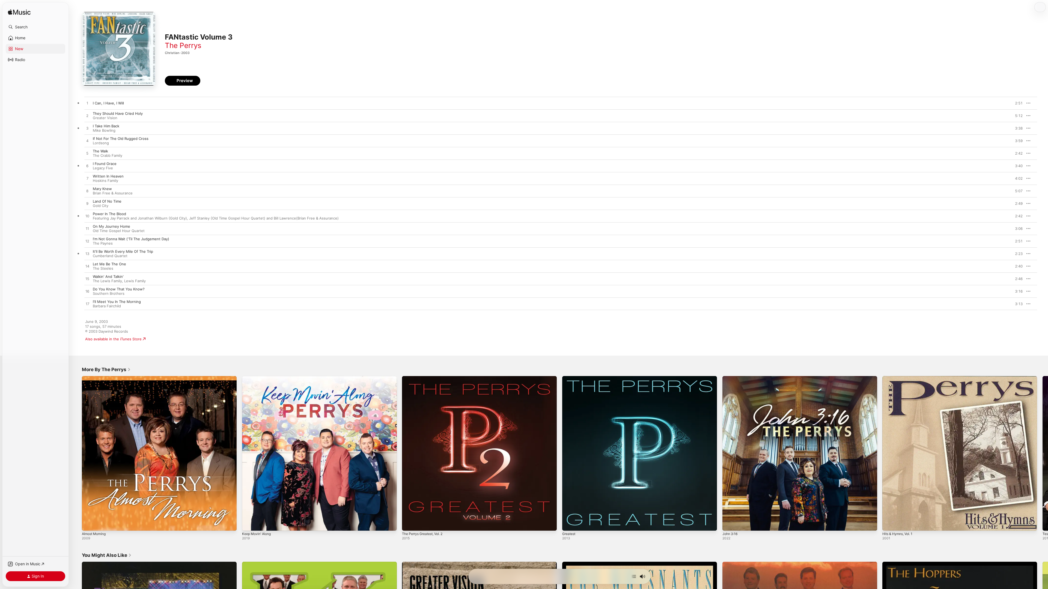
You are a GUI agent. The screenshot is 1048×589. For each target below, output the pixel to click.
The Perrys (183, 45)
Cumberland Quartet (110, 256)
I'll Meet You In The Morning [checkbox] (117, 301)
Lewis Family (135, 281)
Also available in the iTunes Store (113, 339)
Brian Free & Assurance (113, 193)
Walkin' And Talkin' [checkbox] (108, 276)
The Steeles (103, 268)
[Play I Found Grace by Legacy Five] (87, 166)
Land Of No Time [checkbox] (107, 201)
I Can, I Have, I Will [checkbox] (108, 103)
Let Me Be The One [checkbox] (109, 264)
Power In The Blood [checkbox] (109, 214)
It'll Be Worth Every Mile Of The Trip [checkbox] (123, 251)
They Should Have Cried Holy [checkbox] (118, 113)
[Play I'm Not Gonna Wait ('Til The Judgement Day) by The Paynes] (87, 241)
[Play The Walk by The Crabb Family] (87, 153)
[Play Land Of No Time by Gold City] (87, 203)
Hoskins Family (105, 180)
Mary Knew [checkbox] (102, 189)
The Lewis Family (107, 281)
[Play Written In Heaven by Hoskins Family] (87, 178)
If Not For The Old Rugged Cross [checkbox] (120, 138)
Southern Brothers (108, 293)
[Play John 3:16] (729, 524)
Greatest (569, 378)
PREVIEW (1017, 103)
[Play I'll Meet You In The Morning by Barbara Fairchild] (87, 304)
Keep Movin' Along (258, 378)
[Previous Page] (76, 453)
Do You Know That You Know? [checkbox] (119, 289)
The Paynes (103, 243)
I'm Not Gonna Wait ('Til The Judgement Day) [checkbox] (131, 239)
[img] (19, 12)
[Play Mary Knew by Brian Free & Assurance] (87, 191)
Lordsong (101, 143)
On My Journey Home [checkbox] (111, 226)
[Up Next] (634, 576)
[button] (35, 27)
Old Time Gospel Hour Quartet (119, 231)
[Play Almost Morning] (89, 524)
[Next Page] (1042, 453)
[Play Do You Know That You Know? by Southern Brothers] (87, 291)
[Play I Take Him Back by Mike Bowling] (87, 128)
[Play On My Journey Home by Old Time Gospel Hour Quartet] (87, 228)
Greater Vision (105, 118)
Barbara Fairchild (107, 306)
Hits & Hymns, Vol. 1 (899, 378)
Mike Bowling (104, 130)
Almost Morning (95, 378)
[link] (106, 369)
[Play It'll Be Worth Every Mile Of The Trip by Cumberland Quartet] (87, 253)
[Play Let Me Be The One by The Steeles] (87, 266)
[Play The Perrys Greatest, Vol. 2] (409, 524)
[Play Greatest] (569, 524)
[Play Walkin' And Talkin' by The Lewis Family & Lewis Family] (87, 279)
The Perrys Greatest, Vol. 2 (425, 378)
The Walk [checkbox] (100, 151)
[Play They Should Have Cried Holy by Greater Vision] (87, 115)
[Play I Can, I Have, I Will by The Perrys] (87, 103)
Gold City (100, 205)
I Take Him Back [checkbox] (106, 126)
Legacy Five (103, 168)
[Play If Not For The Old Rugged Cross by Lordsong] (87, 141)
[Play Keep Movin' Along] (249, 524)
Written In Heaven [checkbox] (108, 176)
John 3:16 (730, 378)
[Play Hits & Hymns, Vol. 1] (889, 524)
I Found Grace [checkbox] (105, 163)
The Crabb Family (107, 155)
